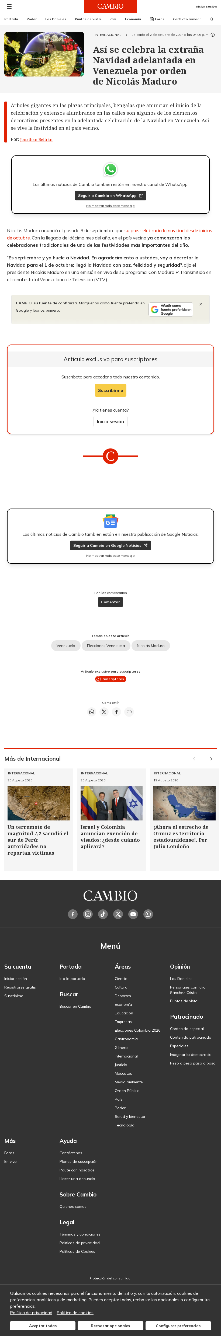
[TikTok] (102, 914)
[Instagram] (87, 914)
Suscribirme (110, 390)
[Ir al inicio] (110, 6)
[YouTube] (133, 914)
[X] (118, 914)
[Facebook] (72, 914)
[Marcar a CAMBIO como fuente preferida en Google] (171, 309)
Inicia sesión (110, 421)
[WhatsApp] (148, 914)
